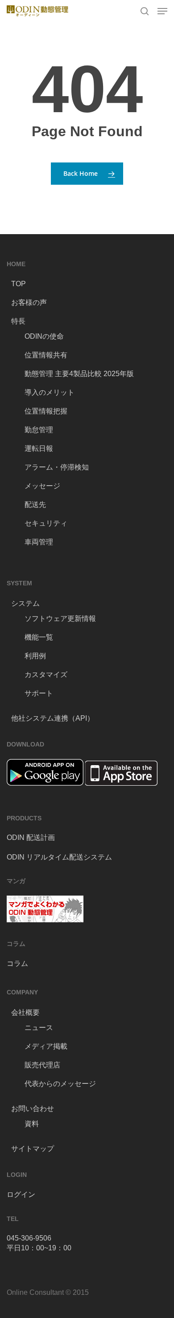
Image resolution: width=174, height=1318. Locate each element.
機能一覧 (39, 637)
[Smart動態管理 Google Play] (45, 790)
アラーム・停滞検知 (57, 467)
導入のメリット (50, 392)
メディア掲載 (46, 1046)
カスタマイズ (46, 674)
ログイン (21, 1194)
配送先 (35, 504)
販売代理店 (42, 1065)
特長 (18, 321)
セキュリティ (46, 523)
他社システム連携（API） (52, 718)
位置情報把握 (46, 411)
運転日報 (39, 448)
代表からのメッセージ (60, 1083)
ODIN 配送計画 (31, 837)
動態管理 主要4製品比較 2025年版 (79, 373)
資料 (32, 1123)
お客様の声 (29, 302)
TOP (18, 284)
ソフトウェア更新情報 (60, 618)
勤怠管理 (39, 430)
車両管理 (39, 542)
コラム (17, 963)
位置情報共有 (46, 355)
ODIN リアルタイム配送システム (59, 857)
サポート (39, 693)
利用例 (35, 656)
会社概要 (25, 1012)
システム (25, 603)
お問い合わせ (32, 1108)
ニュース (39, 1027)
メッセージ (42, 486)
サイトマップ (32, 1148)
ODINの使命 (44, 336)
